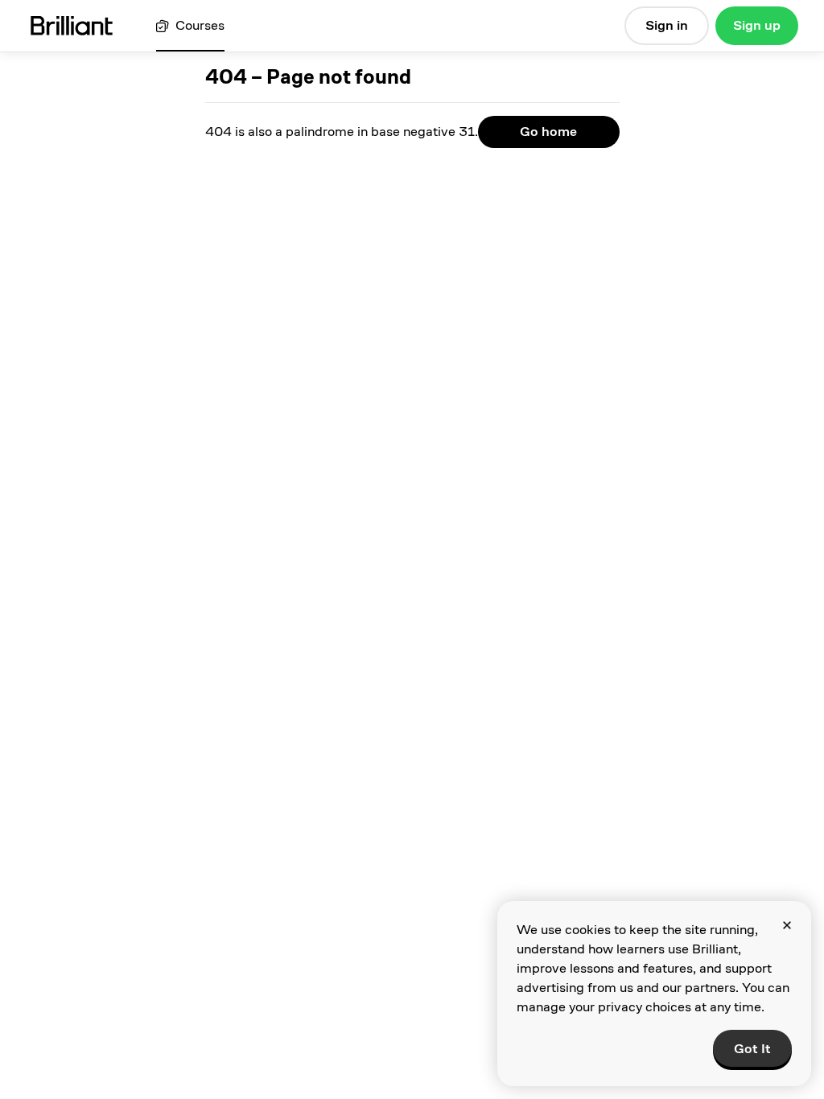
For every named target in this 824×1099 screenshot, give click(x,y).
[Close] (787, 925)
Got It (752, 1048)
